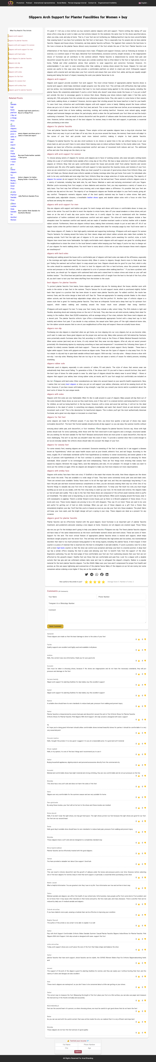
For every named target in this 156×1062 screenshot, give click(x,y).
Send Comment (55, 626)
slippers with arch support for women (21, 45)
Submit (78, 1052)
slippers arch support (15, 36)
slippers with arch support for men (21, 50)
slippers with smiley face (17, 86)
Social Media (61, 3)
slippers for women (54, 179)
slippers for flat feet (16, 77)
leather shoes (92, 198)
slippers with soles (15, 72)
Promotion (20, 3)
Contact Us (92, 3)
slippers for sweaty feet (17, 81)
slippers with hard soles (17, 54)
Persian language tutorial (77, 3)
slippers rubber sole (15, 68)
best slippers (71, 384)
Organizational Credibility (107, 3)
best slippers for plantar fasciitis (20, 59)
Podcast (29, 3)
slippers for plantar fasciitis (17, 41)
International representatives (44, 3)
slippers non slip (14, 63)
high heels (61, 548)
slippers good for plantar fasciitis (20, 90)
